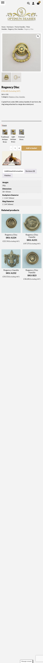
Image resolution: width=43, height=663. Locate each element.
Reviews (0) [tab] (30, 171)
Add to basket (31, 148)
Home (3, 27)
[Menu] (2, 2)
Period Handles (20, 27)
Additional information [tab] (13, 171)
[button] (38, 36)
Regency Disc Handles (15, 29)
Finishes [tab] (7, 175)
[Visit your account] (33, 3)
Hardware (10, 27)
